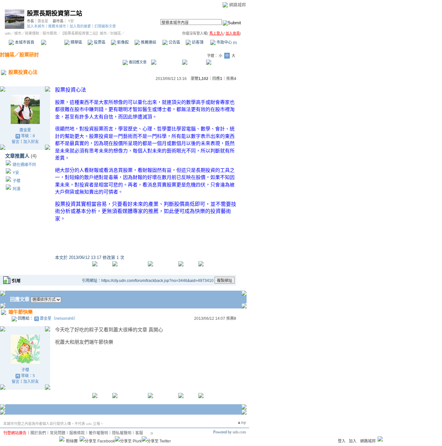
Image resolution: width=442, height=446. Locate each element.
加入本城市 (36, 26)
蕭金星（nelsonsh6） (59, 318)
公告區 (174, 42)
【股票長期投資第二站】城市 (84, 33)
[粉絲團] (61, 438)
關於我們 (38, 433)
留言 (15, 141)
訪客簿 (197, 42)
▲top (241, 422)
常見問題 (57, 433)
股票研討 (29, 54)
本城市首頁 (24, 42)
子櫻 (16, 181)
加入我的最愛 (80, 26)
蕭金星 (43, 21)
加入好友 (31, 141)
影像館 (122, 42)
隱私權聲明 (121, 433)
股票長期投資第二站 (54, 13)
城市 (17, 33)
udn (8, 33)
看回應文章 (137, 62)
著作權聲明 (98, 433)
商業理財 (32, 33)
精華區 (76, 42)
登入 (342, 441)
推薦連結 (148, 42)
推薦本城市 (57, 26)
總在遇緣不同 (24, 164)
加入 (353, 441)
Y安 (71, 21)
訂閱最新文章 (105, 26)
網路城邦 (237, 4)
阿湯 (16, 189)
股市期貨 (50, 33)
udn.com (239, 432)
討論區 (52, 42)
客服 (139, 433)
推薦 (231, 78)
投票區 (99, 42)
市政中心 (226, 42)
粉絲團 (72, 441)
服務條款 (77, 433)
